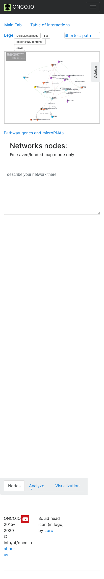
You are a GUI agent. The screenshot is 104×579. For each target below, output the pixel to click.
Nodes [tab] (14, 485)
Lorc (48, 530)
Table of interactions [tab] (50, 24)
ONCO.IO (22, 7)
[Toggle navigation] (93, 7)
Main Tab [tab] (13, 24)
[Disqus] (52, 290)
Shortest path (78, 35)
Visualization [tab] (67, 485)
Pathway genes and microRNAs (34, 132)
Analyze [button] (36, 485)
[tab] (82, 35)
